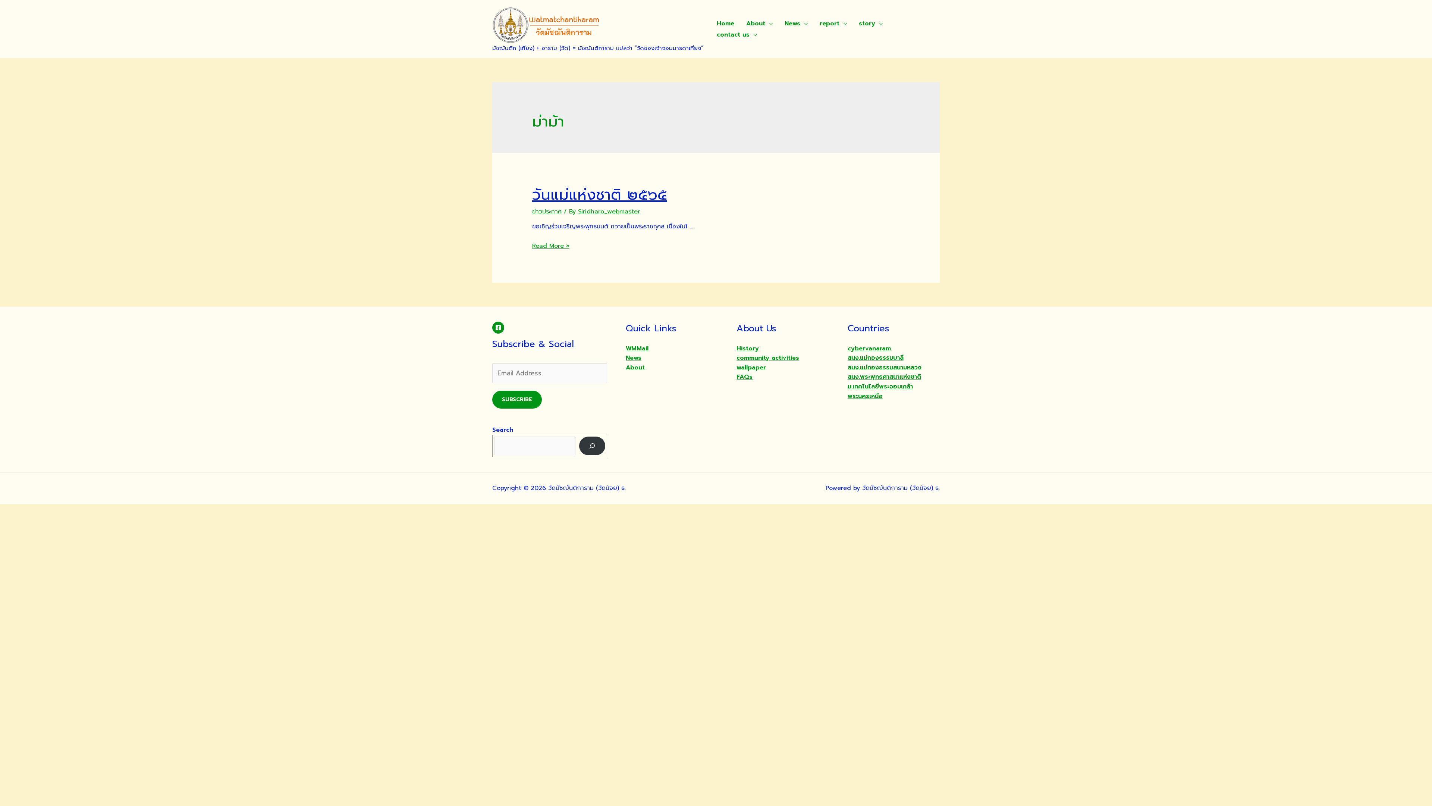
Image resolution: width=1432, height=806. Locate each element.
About (755, 23)
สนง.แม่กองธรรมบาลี (876, 357)
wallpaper (751, 367)
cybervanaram (869, 348)
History (748, 348)
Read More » (550, 245)
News (792, 23)
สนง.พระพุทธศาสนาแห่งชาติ (884, 376)
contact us (733, 34)
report (829, 23)
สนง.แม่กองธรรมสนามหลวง (884, 367)
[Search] (592, 446)
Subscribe (517, 399)
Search (502, 429)
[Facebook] (498, 328)
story (867, 23)
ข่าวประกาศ (547, 211)
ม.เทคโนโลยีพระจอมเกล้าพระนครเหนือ (880, 391)
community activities (768, 357)
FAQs (745, 376)
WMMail (637, 348)
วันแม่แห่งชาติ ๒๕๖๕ (599, 194)
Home (725, 23)
